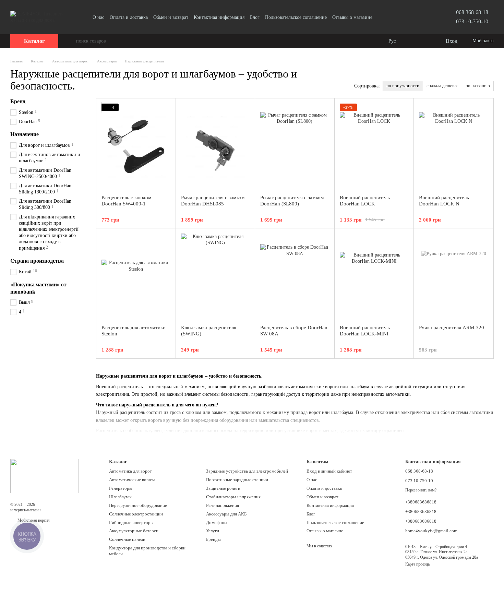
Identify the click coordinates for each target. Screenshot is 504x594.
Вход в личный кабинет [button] (329, 471)
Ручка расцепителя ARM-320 (451, 327)
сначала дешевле (442, 85)
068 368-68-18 (472, 12)
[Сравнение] (412, 41)
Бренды (213, 539)
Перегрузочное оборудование (138, 505)
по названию (478, 85)
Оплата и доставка (129, 17)
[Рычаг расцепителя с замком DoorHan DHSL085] (215, 146)
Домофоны (216, 522)
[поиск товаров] (70, 41)
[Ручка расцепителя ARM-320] (453, 276)
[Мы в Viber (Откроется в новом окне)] (390, 17)
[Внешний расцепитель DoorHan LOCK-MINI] (374, 276)
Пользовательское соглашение (296, 17)
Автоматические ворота (132, 479)
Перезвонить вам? (420, 490)
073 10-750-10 (472, 21)
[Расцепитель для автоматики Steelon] (135, 276)
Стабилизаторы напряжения (233, 496)
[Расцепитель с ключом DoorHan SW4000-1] (135, 146)
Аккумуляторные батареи (133, 530)
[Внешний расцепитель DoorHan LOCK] (374, 146)
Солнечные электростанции (136, 513)
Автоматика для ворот (130, 471)
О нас (98, 17)
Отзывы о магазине (352, 17)
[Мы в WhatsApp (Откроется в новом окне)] (398, 17)
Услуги (212, 530)
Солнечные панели (127, 539)
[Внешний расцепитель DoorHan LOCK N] (453, 146)
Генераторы (120, 488)
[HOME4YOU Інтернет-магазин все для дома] (44, 475)
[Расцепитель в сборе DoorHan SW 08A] (294, 276)
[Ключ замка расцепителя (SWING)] (215, 276)
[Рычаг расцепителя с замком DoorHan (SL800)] (294, 146)
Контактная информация (219, 17)
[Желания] (425, 41)
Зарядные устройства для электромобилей (247, 471)
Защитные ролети (223, 488)
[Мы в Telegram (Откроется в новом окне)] (382, 17)
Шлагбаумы (120, 496)
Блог (255, 17)
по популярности (402, 85)
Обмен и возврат (170, 17)
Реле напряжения (222, 505)
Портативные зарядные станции (237, 479)
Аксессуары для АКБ (226, 513)
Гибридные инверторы (131, 522)
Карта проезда (417, 564)
